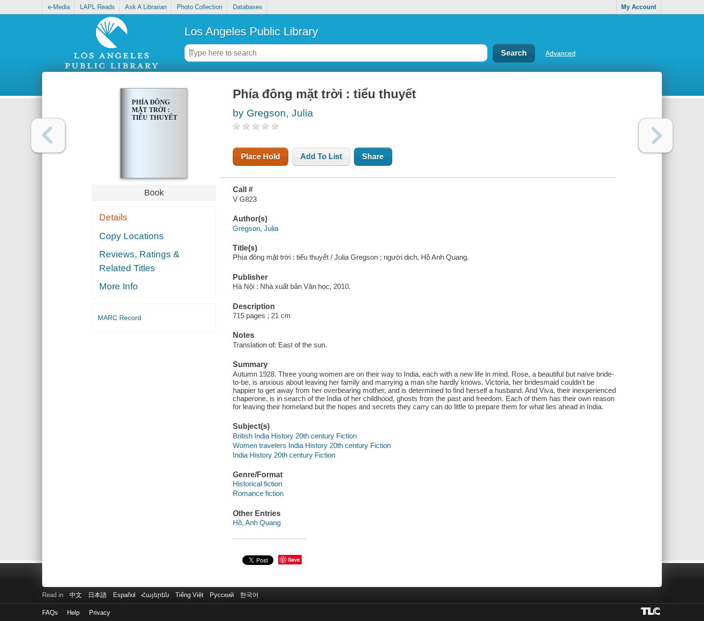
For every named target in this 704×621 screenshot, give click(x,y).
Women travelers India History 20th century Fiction (312, 445)
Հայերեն (155, 594)
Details (113, 217)
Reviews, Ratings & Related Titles (139, 261)
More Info (118, 286)
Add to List (321, 156)
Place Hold (260, 156)
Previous (48, 135)
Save (294, 559)
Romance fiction (258, 493)
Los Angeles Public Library (251, 31)
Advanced (560, 53)
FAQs (50, 612)
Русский (222, 594)
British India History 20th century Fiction (295, 436)
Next (655, 135)
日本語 (97, 594)
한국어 (249, 594)
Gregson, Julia (255, 228)
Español (124, 594)
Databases (247, 7)
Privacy (99, 612)
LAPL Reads (97, 7)
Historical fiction (257, 484)
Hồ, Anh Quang (257, 522)
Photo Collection (199, 7)
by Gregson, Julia (273, 112)
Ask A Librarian (146, 7)
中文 (75, 594)
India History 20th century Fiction (284, 455)
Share (373, 156)
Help (73, 612)
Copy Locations (131, 236)
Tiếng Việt (189, 594)
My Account (638, 7)
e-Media (59, 7)
